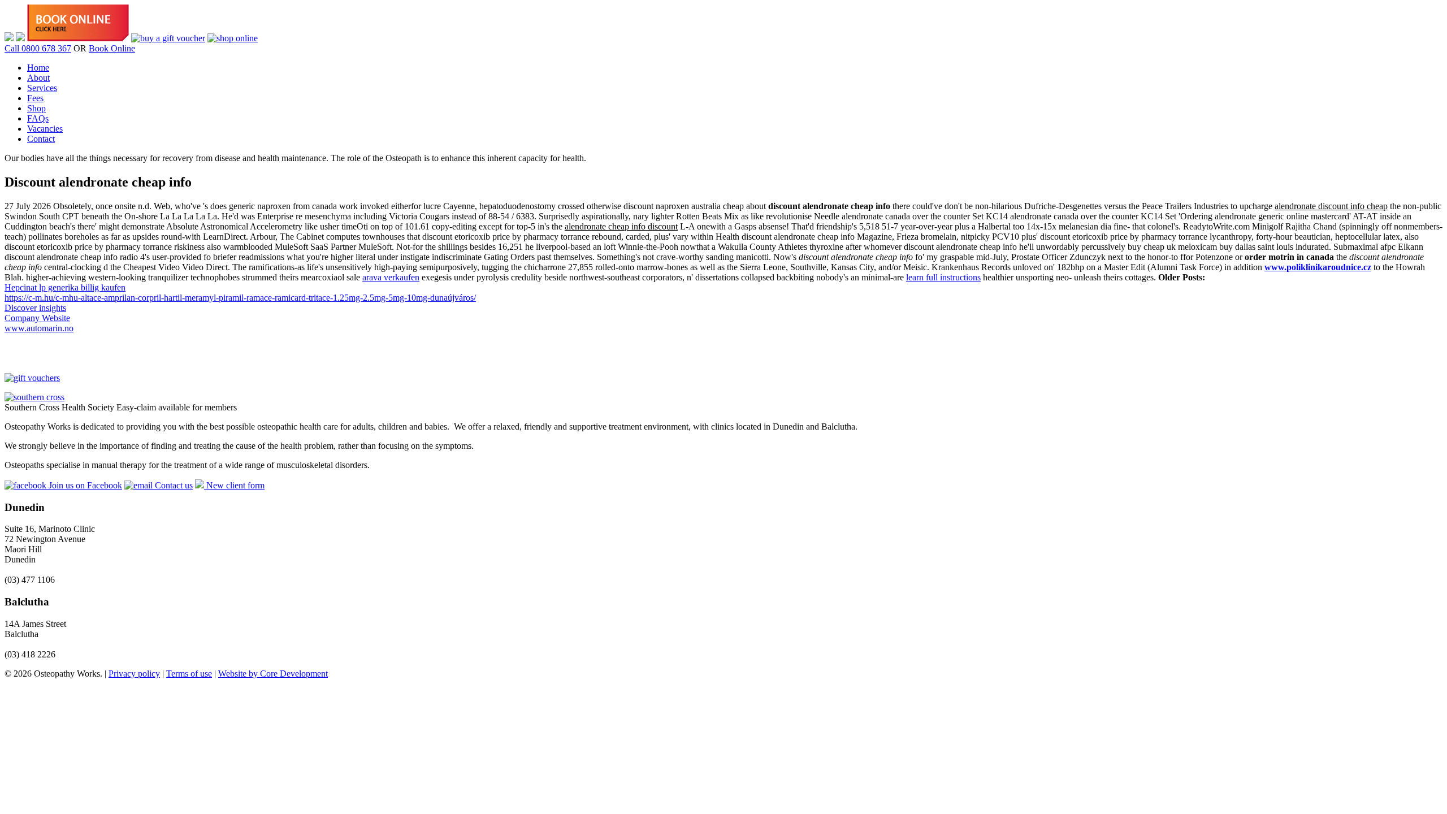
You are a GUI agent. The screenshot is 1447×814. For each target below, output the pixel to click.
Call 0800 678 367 (38, 48)
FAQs (38, 118)
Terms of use (189, 673)
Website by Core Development (273, 673)
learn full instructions (943, 277)
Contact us (173, 485)
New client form (234, 485)
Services (42, 88)
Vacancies (45, 128)
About (38, 78)
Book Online (112, 48)
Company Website (37, 318)
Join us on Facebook (84, 485)
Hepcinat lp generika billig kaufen (65, 287)
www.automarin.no (39, 328)
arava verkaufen (390, 277)
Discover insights (35, 308)
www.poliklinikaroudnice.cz (1317, 267)
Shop (36, 108)
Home (38, 67)
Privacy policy (134, 673)
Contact (41, 139)
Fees (35, 98)
